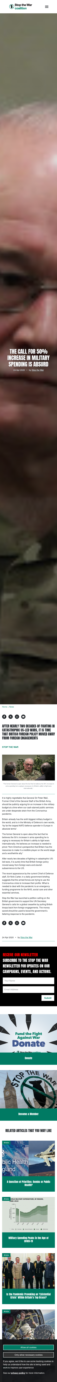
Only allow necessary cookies (29, 1354)
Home (4, 706)
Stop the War (38, 370)
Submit (47, 997)
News (11, 706)
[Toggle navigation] (47, 6)
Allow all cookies (28, 1347)
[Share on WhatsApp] (17, 717)
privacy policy (18, 1372)
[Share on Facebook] (4, 717)
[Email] (23, 717)
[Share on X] (10, 717)
